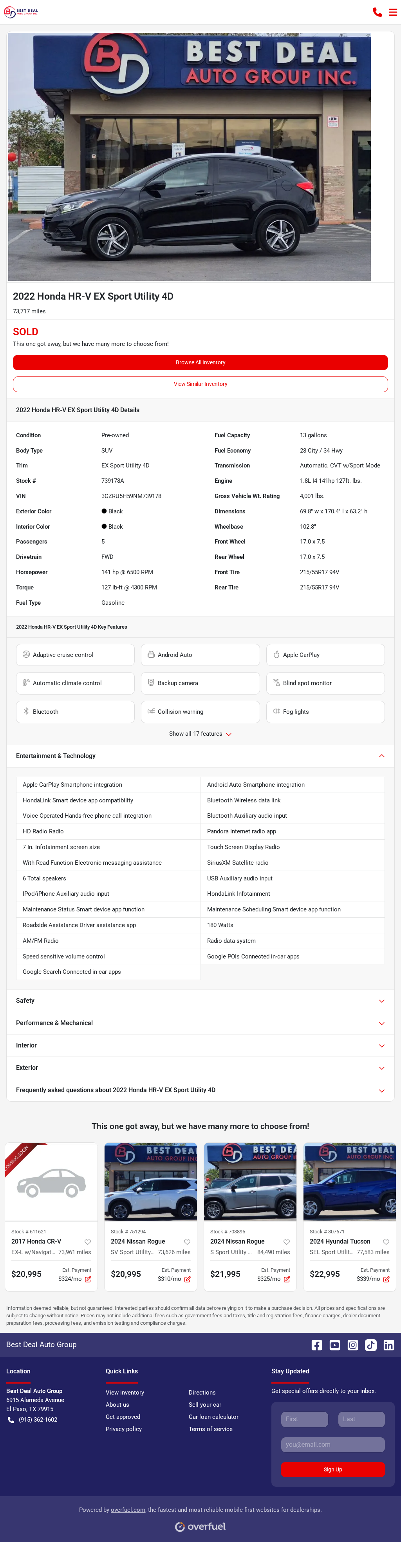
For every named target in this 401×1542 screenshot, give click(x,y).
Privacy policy (124, 1429)
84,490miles (273, 1252)
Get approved (123, 1416)
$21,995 (225, 1274)
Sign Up (333, 1469)
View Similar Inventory (201, 384)
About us (117, 1404)
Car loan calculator (213, 1416)
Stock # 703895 (227, 1232)
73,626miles (174, 1252)
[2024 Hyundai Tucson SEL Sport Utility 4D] (349, 1182)
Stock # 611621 (28, 1232)
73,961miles (74, 1252)
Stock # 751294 (128, 1232)
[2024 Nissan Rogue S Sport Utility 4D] (250, 1182)
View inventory (125, 1392)
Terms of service (211, 1429)
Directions (202, 1392)
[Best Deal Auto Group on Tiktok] (368, 1344)
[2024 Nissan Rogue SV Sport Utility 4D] (151, 1182)
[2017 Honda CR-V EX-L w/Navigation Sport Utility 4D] (51, 1182)
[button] (377, 12)
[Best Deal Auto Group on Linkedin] (386, 1344)
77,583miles (373, 1252)
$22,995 (325, 1274)
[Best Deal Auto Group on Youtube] (332, 1344)
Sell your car (205, 1404)
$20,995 (26, 1274)
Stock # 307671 (327, 1232)
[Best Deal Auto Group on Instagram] (350, 1344)
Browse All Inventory (201, 362)
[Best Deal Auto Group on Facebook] (314, 1344)
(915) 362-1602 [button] (38, 1419)
